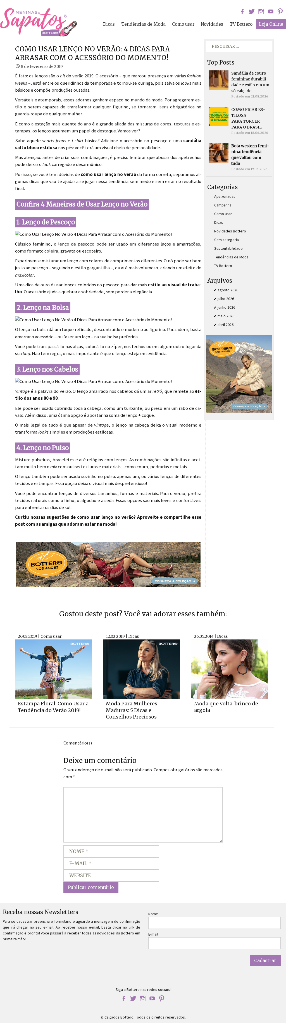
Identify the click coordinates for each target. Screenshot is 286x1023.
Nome (153, 913)
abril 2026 (225, 324)
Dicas (109, 24)
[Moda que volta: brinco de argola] (229, 668)
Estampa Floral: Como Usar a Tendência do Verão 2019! (53, 706)
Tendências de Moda (143, 24)
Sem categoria (226, 239)
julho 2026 (226, 298)
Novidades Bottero (230, 231)
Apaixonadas (224, 196)
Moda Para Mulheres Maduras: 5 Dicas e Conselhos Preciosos (131, 710)
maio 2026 (226, 315)
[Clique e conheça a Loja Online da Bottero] (108, 564)
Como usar (183, 24)
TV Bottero (241, 24)
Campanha (223, 205)
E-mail (153, 934)
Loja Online (271, 24)
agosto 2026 (228, 289)
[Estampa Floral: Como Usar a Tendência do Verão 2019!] (53, 669)
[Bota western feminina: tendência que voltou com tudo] (218, 152)
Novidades (212, 24)
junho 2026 (226, 307)
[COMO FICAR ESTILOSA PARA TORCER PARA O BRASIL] (218, 116)
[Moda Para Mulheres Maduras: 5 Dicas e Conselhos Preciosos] (141, 669)
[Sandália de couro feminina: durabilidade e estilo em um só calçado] (218, 79)
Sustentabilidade (228, 248)
